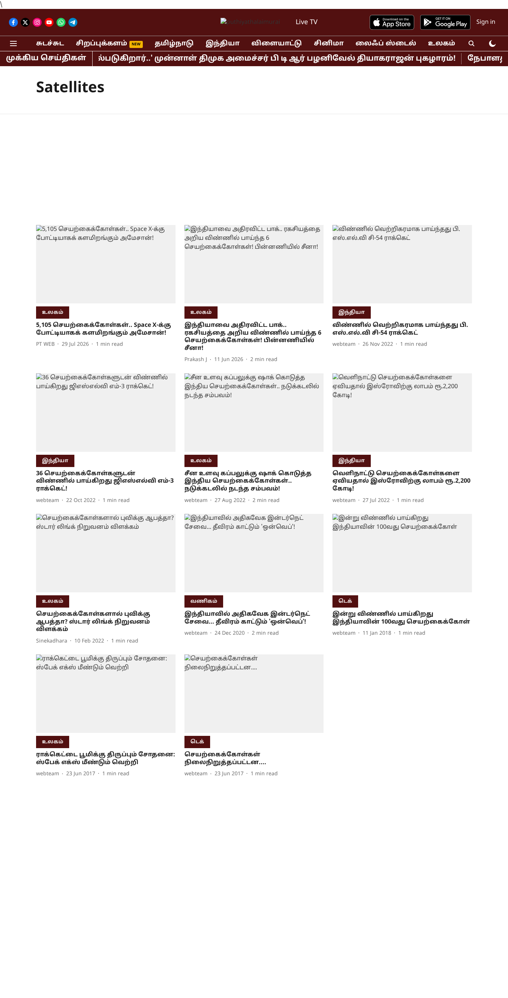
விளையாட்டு (276, 43)
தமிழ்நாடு (174, 43)
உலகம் (441, 43)
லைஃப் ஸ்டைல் (386, 43)
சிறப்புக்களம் (101, 43)
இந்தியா (222, 43)
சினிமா (329, 43)
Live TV (307, 22)
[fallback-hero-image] (106, 264)
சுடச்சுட (50, 43)
